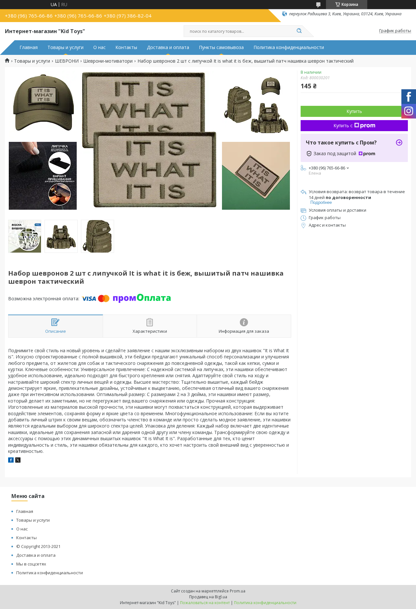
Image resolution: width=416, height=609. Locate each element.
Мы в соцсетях (31, 564)
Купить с (343, 125)
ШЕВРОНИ (67, 61)
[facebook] (11, 461)
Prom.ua (237, 591)
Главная (29, 47)
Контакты (126, 47)
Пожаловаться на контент (205, 602)
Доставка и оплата (168, 47)
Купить (354, 111)
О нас (99, 47)
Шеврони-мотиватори (108, 61)
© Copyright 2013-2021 (38, 546)
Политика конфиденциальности (289, 47)
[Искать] (299, 31)
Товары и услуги (65, 47)
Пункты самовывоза (221, 47)
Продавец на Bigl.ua (208, 597)
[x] (17, 461)
